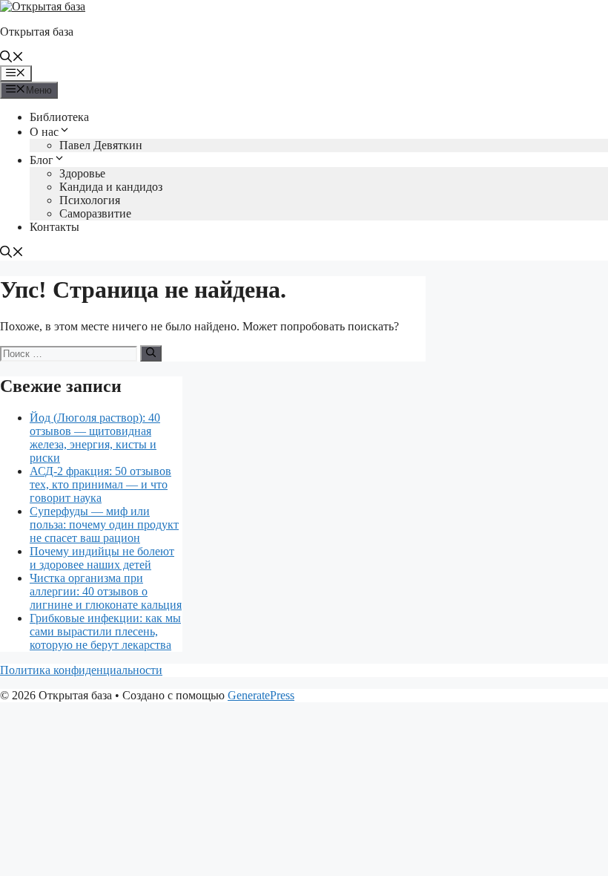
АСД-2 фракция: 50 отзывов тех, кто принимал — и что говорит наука (100, 484)
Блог (41, 160)
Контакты (54, 226)
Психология (89, 200)
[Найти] (151, 353)
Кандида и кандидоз (110, 186)
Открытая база (36, 31)
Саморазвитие (95, 213)
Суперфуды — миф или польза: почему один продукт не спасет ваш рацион (104, 524)
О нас (44, 131)
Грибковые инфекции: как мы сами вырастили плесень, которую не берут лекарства (105, 631)
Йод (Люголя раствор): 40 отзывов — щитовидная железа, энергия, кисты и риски (95, 437)
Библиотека (59, 117)
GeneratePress (261, 695)
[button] (12, 58)
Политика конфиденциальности (81, 670)
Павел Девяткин (100, 145)
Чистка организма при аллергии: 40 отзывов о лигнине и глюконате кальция (106, 591)
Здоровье (82, 173)
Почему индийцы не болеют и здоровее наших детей (102, 558)
